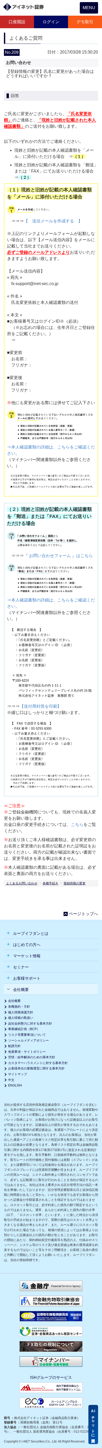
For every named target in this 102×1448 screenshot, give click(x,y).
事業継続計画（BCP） (24, 1029)
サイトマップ (17, 1074)
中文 (11, 1080)
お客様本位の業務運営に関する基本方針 (36, 1068)
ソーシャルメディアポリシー (28, 1040)
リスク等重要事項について (27, 1035)
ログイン (51, 22)
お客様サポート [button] (26, 978)
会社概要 (14, 1001)
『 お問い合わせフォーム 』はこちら (58, 555)
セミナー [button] (20, 967)
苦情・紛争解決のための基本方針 (31, 1057)
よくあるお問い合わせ (21, 883)
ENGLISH (15, 1085)
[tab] (51, 933)
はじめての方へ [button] (26, 944)
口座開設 (17, 22)
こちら (77, 824)
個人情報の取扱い (20, 1018)
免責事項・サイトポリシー (27, 1052)
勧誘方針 (14, 1046)
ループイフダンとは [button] (30, 933)
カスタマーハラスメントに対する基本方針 (38, 1063)
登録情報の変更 (75, 883)
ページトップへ (83, 914)
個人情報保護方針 (20, 1012)
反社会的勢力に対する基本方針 (30, 1023)
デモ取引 (85, 22)
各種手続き (50, 883)
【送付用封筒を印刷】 (40, 706)
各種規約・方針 (19, 1006)
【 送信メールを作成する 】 (53, 221)
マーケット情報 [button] (26, 956)
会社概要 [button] (20, 989)
